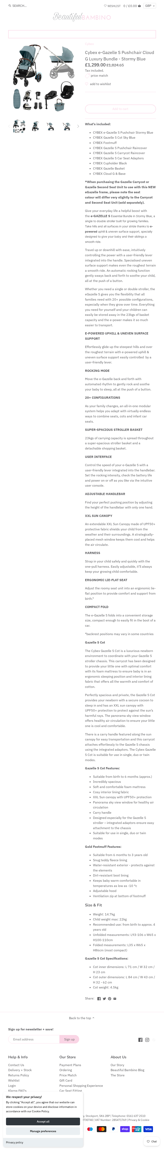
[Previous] (9, 126)
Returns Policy (18, 1075)
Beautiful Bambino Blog (127, 1070)
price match (99, 75)
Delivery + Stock (20, 1070)
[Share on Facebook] (99, 998)
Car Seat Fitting (70, 1091)
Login (12, 1086)
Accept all (43, 1121)
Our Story (117, 1065)
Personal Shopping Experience (81, 1086)
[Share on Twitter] (104, 998)
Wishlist (14, 1080)
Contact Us (16, 1065)
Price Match (68, 1075)
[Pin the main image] (109, 998)
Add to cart (120, 109)
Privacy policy (14, 1142)
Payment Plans (70, 1065)
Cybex (89, 44)
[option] (19, 126)
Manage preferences (43, 1131)
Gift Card (65, 1080)
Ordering (65, 1070)
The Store (118, 1075)
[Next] (78, 126)
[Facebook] (140, 1039)
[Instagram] (147, 1039)
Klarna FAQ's (17, 1091)
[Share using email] (114, 998)
